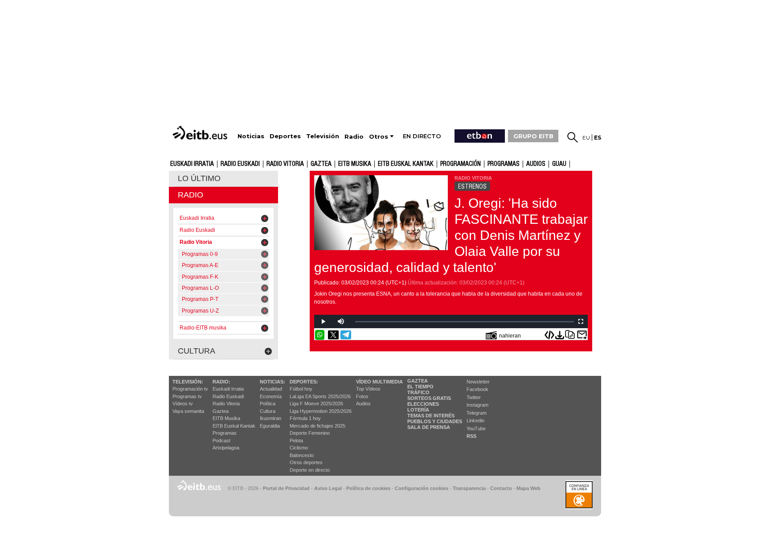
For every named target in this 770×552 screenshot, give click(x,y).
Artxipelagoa (226, 447)
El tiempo (420, 386)
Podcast (221, 440)
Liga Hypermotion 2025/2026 (321, 411)
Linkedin (475, 420)
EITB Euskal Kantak (406, 164)
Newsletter (478, 381)
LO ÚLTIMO (199, 178)
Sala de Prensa (428, 427)
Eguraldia (270, 425)
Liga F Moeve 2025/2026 (316, 403)
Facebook (477, 389)
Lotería (418, 409)
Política (267, 403)
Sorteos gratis (429, 398)
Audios (363, 403)
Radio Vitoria (285, 164)
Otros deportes (306, 462)
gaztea (321, 164)
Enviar (582, 334)
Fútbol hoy (301, 388)
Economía (271, 396)
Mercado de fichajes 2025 (317, 425)
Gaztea (221, 411)
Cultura (267, 411)
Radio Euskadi (240, 164)
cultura (196, 350)
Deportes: (304, 381)
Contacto (501, 488)
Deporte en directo (310, 470)
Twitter (474, 397)
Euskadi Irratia (192, 164)
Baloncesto (302, 455)
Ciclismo (299, 447)
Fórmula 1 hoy (305, 418)
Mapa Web (528, 488)
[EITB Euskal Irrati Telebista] (201, 132)
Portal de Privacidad (286, 488)
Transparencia (469, 488)
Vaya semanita (188, 411)
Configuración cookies (421, 488)
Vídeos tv (182, 403)
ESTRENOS (472, 186)
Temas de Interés (431, 415)
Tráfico (418, 392)
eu (586, 137)
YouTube (476, 428)
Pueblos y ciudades (434, 421)
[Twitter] (333, 334)
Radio (190, 194)
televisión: (187, 381)
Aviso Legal (328, 488)
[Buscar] (572, 137)
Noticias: (272, 381)
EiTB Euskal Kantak (234, 425)
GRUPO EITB (533, 136)
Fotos (362, 396)
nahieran (510, 336)
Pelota (296, 440)
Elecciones (423, 404)
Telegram (477, 413)
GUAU (559, 164)
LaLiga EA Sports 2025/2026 (320, 396)
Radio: (221, 381)
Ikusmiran (270, 418)
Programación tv (190, 388)
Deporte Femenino (310, 433)
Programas (503, 164)
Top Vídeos (368, 388)
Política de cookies (368, 488)
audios (535, 164)
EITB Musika (354, 164)
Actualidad (271, 388)
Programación (460, 164)
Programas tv (187, 396)
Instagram (477, 405)
